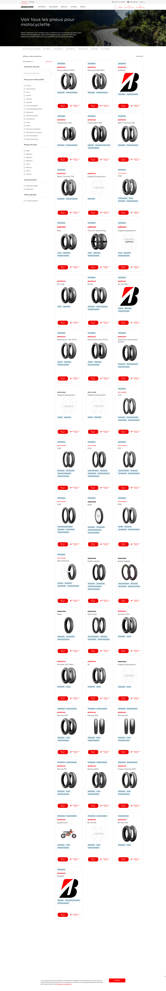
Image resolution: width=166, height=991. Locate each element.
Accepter (117, 980)
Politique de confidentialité (64, 984)
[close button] (165, 976)
